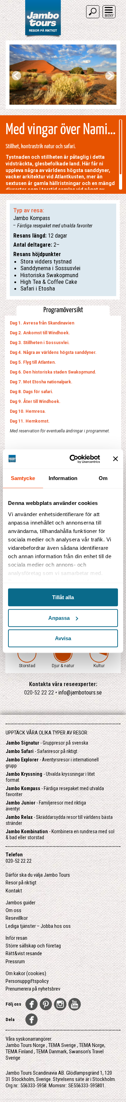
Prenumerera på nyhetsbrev (33, 989)
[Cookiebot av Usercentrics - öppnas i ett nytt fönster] (74, 459)
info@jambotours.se (80, 692)
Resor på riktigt (21, 882)
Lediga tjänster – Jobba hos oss (38, 926)
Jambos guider (20, 902)
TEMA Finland (19, 1051)
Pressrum (15, 961)
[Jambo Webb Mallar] (42, 36)
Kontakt (14, 891)
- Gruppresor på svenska (47, 743)
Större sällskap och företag (33, 946)
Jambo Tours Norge (25, 1045)
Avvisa (63, 638)
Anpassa (59, 618)
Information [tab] (63, 478)
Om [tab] (103, 478)
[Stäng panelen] (115, 459)
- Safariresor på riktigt (41, 751)
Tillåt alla (63, 597)
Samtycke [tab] (23, 478)
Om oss (13, 910)
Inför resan (16, 938)
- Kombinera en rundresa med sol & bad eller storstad (60, 834)
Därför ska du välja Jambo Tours (38, 875)
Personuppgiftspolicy (27, 981)
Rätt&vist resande (24, 953)
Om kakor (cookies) (26, 973)
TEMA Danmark (51, 1051)
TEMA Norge (91, 1045)
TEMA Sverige (62, 1045)
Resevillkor (17, 918)
